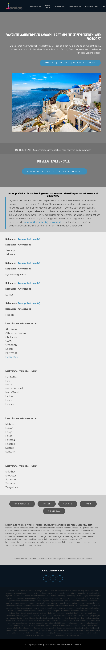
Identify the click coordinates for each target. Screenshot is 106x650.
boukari (81, 603)
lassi (38, 618)
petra (70, 625)
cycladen (27, 606)
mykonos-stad (93, 620)
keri (17, 613)
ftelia (97, 606)
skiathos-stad (77, 630)
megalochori (94, 618)
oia (68, 623)
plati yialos (17, 628)
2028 (50, 593)
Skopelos (11, 475)
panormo (75, 623)
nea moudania (37, 623)
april (86, 593)
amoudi (67, 601)
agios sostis (94, 598)
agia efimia (67, 596)
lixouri (77, 618)
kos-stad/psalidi (22, 615)
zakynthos (64, 635)
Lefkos (9, 294)
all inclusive (55, 591)
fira (77, 606)
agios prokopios (82, 598)
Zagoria (10, 483)
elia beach (42, 606)
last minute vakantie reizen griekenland (34, 591)
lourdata (84, 618)
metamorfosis (44, 620)
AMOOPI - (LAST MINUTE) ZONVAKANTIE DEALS (70, 63)
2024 (29, 593)
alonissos (38, 601)
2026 (40, 593)
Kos (7, 380)
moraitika (74, 620)
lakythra (20, 618)
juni (94, 593)
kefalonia (93, 610)
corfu (20, 606)
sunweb (94, 591)
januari (67, 593)
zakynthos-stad (75, 635)
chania (96, 603)
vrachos (36, 635)
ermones (64, 606)
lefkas (43, 618)
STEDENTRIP (59, 6)
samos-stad (17, 630)
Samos (9, 447)
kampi (49, 610)
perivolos (56, 625)
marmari (15, 620)
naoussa (11, 623)
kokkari (36, 613)
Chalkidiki (11, 337)
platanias (89, 625)
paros (94, 623)
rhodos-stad (88, 628)
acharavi (52, 596)
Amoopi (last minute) (29, 239)
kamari (26, 610)
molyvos (55, 620)
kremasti (57, 615)
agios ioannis (19, 598)
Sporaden (11, 479)
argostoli (39, 603)
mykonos (82, 620)
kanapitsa (56, 610)
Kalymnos (11, 352)
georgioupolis (26, 608)
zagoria (56, 635)
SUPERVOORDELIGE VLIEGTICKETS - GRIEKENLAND (54, 171)
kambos (33, 610)
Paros (8, 435)
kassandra (84, 610)
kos (82, 613)
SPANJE (47, 504)
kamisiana (41, 610)
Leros (8, 400)
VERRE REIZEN (47, 6)
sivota (44, 630)
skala (50, 630)
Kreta (8, 384)
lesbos (60, 618)
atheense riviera (57, 603)
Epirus (9, 348)
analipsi (9, 603)
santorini (26, 630)
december (44, 596)
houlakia (62, 608)
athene (68, 603)
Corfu (8, 340)
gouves (41, 608)
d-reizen (73, 591)
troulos (82, 633)
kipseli (29, 613)
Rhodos (10, 443)
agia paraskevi (89, 596)
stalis (28, 633)
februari (74, 593)
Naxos (9, 427)
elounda (50, 606)
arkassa (47, 603)
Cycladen (11, 344)
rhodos (79, 628)
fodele (91, 606)
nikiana (52, 623)
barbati (74, 603)
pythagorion (60, 628)
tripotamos (74, 633)
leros (55, 618)
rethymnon (70, 628)
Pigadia (9, 314)
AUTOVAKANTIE (75, 6)
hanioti (54, 608)
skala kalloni (58, 630)
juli (98, 593)
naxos (18, 623)
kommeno (61, 613)
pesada (64, 625)
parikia (88, 623)
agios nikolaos (68, 598)
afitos (59, 596)
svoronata (46, 633)
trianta (66, 633)
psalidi (51, 628)
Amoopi (10, 250)
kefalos (12, 613)
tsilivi (89, 633)
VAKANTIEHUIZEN (91, 6)
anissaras (23, 603)
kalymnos (18, 610)
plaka (83, 625)
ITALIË (88, 504)
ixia (82, 608)
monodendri (64, 620)
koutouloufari (48, 615)
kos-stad (88, 613)
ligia (66, 618)
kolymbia (51, 613)
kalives (11, 610)
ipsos (78, 608)
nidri (46, 623)
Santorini (10, 451)
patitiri (10, 625)
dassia (34, 606)
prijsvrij (81, 591)
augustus (9, 596)
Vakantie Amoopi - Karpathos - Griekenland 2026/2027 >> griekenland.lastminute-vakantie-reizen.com (53, 559)
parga (82, 623)
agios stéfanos (14, 601)
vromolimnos (46, 635)
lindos (71, 618)
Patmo (9, 439)
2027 (45, 593)
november (35, 596)
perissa (48, 625)
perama (34, 625)
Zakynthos (11, 487)
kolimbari (43, 613)
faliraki (72, 606)
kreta (64, 615)
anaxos (16, 603)
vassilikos (28, 635)
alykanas (46, 601)
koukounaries (36, 615)
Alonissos (11, 329)
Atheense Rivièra (15, 333)
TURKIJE (67, 504)
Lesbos (9, 404)
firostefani (84, 606)
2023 (24, 593)
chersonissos (11, 606)
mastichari (24, 620)
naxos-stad (26, 623)
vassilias (95, 633)
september (18, 596)
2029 (56, 593)
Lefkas (9, 396)
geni (35, 608)
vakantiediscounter (13, 593)
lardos (32, 618)
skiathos (67, 630)
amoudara (93, 601)
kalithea (96, 608)
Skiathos (10, 471)
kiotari (23, 613)
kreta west (84, 615)
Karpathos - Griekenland (18, 244)
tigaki (53, 633)
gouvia (48, 608)
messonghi (33, 620)
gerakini (17, 608)
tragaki (59, 633)
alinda (30, 601)
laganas (13, 618)
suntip (87, 591)
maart (80, 593)
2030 (61, 593)
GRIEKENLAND (22, 504)
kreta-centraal (73, 615)
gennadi (9, 608)
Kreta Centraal (14, 388)
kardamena (65, 610)
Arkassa (10, 254)
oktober (26, 596)
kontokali (69, 613)
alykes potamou (57, 601)
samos (8, 630)
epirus (57, 606)
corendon (65, 591)
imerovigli (70, 608)
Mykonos (10, 424)
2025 (35, 593)
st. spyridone (36, 633)
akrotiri (24, 601)
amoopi (84, 601)
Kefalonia (11, 376)
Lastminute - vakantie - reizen (21, 323)
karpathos (75, 610)
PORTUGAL (54, 511)
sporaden (20, 633)
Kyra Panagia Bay (15, 274)
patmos (17, 625)
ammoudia (76, 601)
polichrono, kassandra (39, 628)
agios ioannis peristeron (52, 598)
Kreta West (12, 392)
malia (8, 620)
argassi (31, 603)
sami (96, 628)
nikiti (58, 623)
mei (90, 593)
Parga (8, 431)
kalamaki (88, 608)
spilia (14, 633)
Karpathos (11, 356)
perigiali (41, 625)
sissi (39, 630)
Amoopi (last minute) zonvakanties (43, 222)
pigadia (76, 625)
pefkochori (25, 625)
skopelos (87, 630)
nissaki (63, 623)
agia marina (77, 596)
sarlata (34, 630)
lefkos (49, 618)
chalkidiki (89, 603)
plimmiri (26, 628)
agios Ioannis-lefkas (33, 598)
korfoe (77, 613)
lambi (27, 618)
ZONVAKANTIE (35, 6)
